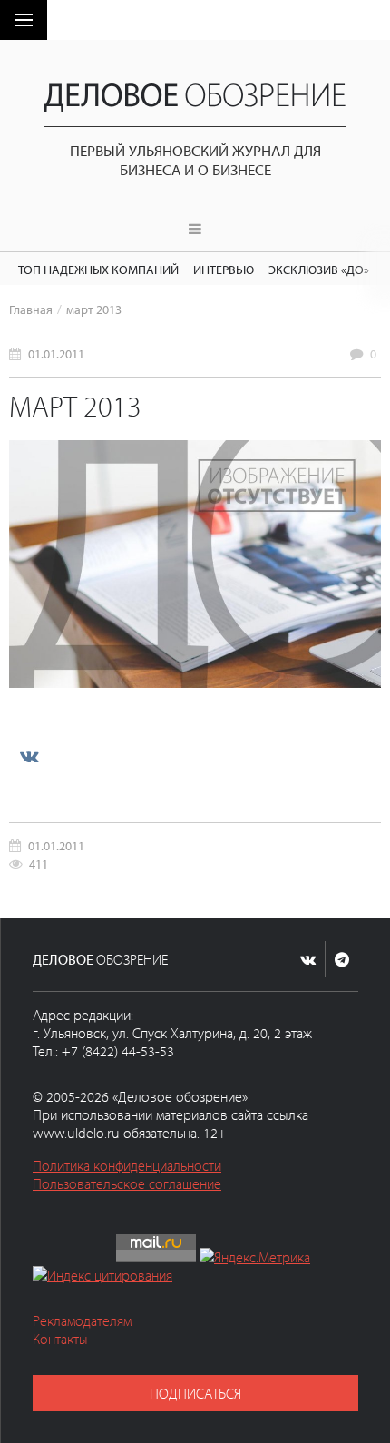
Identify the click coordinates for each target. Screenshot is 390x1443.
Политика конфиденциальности (127, 1165)
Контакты (60, 1339)
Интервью (223, 269)
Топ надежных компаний (98, 269)
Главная (31, 309)
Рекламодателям (82, 1320)
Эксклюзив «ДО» (318, 269)
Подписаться (195, 1393)
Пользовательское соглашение (127, 1183)
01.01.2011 (56, 353)
